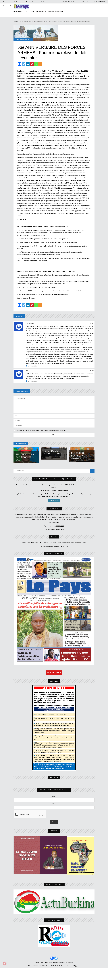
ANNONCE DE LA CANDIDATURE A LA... (25, 457)
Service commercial (78, 1)
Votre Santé (13, 5)
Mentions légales (31, 1)
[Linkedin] (28, 64)
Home (16, 21)
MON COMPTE (66, 1)
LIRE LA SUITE (54, 500)
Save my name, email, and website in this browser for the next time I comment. (41, 430)
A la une (23, 21)
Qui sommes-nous (8, 1)
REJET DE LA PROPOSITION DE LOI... (52, 454)
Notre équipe (19, 1)
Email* (54, 796)
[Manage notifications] (4, 963)
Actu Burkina (42, 1)
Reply (92, 323)
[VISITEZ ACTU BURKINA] (54, 901)
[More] (40, 64)
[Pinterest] (32, 64)
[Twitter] (23, 64)
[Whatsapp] (36, 64)
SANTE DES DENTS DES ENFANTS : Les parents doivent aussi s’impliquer (46, 11)
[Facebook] (19, 64)
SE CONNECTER (100, 1)
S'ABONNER (55, 673)
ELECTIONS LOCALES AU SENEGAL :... (78, 456)
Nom (54, 804)
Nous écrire (90, 1)
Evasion (5, 5)
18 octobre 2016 (24, 39)
